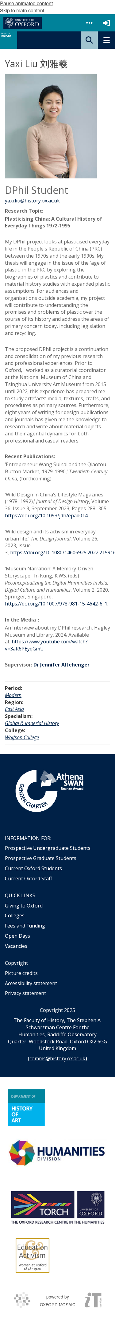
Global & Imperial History (32, 723)
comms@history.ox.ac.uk (57, 1058)
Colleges (15, 915)
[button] (89, 22)
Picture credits (21, 973)
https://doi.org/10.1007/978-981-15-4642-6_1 (56, 603)
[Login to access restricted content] (106, 22)
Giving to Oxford (24, 905)
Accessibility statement (31, 983)
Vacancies (16, 946)
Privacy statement (25, 993)
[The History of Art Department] (26, 1107)
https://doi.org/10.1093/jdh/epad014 (46, 515)
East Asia (14, 709)
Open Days (17, 935)
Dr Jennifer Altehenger (61, 664)
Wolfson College (22, 737)
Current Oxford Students (33, 868)
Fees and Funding (25, 925)
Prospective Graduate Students (40, 858)
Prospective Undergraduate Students (47, 848)
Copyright (16, 963)
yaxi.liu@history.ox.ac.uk (32, 200)
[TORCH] (57, 1206)
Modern (13, 695)
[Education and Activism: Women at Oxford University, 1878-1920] (32, 1255)
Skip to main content (22, 10)
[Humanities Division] (57, 1154)
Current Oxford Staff (28, 878)
